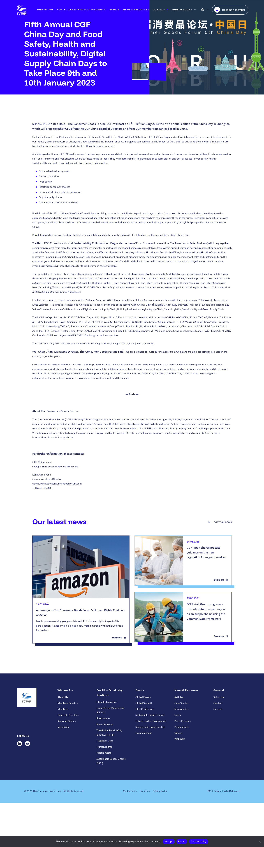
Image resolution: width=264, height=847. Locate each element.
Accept (169, 841)
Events (139, 690)
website (68, 437)
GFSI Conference (144, 708)
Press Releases (182, 721)
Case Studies (181, 703)
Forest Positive (104, 724)
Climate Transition (106, 701)
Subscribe (218, 697)
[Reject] (259, 841)
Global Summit (143, 703)
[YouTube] (27, 743)
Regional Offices (66, 721)
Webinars (179, 738)
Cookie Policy (130, 791)
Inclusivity (63, 726)
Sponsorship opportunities (150, 726)
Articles (178, 697)
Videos (178, 732)
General (218, 690)
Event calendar (143, 732)
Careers (217, 708)
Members (62, 708)
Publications (181, 726)
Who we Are (65, 690)
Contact (217, 703)
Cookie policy (198, 841)
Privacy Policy (160, 791)
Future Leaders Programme (150, 721)
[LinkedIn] (19, 743)
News (177, 714)
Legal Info (145, 791)
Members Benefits (67, 703)
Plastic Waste (103, 752)
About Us (62, 697)
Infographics (181, 708)
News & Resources (186, 690)
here (150, 343)
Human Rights (104, 746)
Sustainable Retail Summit (149, 714)
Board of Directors (67, 714)
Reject (182, 841)
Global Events (143, 697)
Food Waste (103, 718)
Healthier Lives (104, 740)
